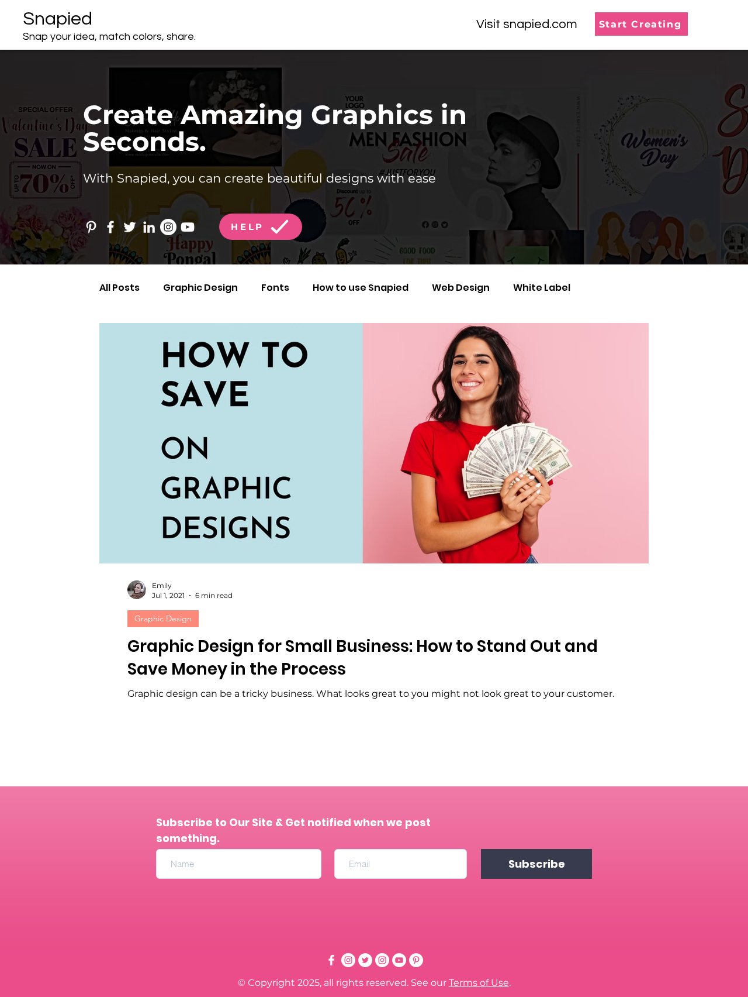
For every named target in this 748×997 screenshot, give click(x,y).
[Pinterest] (91, 227)
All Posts (119, 288)
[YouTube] (187, 227)
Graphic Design (200, 288)
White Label (541, 288)
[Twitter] (130, 227)
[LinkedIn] (149, 227)
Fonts (275, 288)
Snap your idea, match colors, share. (109, 36)
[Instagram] (168, 227)
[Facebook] (110, 227)
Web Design (461, 288)
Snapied (57, 19)
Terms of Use (479, 982)
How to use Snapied (360, 288)
